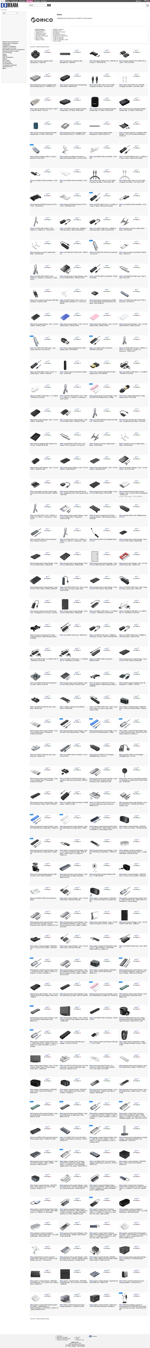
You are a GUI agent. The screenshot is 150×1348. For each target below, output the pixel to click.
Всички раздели (39, 29)
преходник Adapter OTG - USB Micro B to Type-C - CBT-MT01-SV (104, 61)
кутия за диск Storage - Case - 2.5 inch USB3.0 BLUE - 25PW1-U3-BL (74, 324)
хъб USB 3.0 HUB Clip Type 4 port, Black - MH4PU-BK (43, 707)
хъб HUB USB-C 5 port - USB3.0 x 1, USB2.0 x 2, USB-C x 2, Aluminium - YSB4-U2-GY (73, 541)
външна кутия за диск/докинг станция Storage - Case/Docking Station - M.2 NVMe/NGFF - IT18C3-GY (133, 1139)
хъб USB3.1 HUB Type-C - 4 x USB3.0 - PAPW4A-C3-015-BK (133, 372)
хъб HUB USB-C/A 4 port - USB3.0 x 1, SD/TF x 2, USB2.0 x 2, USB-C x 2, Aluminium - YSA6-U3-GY (133, 349)
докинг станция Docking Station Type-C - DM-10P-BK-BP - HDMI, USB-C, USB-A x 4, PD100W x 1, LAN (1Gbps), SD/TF (103, 828)
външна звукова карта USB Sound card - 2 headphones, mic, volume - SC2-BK (43, 611)
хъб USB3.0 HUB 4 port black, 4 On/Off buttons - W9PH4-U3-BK (74, 803)
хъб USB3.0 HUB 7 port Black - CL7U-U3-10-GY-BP (74, 755)
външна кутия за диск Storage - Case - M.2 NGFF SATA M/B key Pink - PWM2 (104, 396)
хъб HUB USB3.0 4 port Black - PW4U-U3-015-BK (104, 277)
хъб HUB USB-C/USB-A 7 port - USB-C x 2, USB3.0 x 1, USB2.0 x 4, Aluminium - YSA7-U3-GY (73, 397)
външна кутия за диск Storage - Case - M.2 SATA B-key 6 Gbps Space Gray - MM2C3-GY (44, 1019)
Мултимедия (56, 33)
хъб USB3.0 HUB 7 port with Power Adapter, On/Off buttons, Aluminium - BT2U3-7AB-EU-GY (103, 1163)
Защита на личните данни (63, 1338)
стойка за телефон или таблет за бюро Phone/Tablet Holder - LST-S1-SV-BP (73, 157)
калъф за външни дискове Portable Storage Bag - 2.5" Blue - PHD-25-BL (43, 133)
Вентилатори (38, 37)
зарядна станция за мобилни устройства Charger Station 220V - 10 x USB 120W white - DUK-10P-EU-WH (44, 1234)
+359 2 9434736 (81, 1346)
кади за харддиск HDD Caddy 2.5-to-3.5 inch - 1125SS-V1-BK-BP (43, 444)
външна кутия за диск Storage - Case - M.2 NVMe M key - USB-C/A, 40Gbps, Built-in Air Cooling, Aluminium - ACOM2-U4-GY (74, 1258)
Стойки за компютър (58, 37)
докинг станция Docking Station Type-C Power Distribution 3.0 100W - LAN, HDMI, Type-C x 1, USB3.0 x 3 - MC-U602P (44, 1210)
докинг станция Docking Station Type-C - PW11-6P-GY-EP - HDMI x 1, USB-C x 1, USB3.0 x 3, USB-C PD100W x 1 (44, 971)
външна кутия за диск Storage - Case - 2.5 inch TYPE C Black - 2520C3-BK (133, 540)
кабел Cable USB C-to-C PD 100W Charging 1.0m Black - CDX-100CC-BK (102, 181)
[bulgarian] (145, 1)
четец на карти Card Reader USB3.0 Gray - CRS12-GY (132, 253)
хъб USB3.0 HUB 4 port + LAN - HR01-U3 (133, 946)
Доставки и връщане (62, 1337)
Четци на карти (57, 41)
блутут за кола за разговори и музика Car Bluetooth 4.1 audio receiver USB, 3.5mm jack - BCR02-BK (133, 780)
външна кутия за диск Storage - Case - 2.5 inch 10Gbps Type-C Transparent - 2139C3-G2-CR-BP (44, 780)
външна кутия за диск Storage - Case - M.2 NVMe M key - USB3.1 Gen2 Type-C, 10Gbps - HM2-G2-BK (104, 1091)
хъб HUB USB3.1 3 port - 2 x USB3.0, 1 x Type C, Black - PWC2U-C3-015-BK (104, 205)
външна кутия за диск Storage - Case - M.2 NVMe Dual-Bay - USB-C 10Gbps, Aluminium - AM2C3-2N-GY (44, 1163)
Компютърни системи (9, 48)
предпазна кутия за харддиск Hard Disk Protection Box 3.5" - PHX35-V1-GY (73, 133)
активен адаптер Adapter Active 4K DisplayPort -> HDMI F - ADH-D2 (132, 683)
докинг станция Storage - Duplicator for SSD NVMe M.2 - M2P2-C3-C (104, 1281)
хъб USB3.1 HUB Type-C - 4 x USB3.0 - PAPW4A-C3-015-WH (44, 396)
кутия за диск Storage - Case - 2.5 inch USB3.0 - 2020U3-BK (44, 420)
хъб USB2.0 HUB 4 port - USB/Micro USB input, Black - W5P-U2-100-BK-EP (103, 229)
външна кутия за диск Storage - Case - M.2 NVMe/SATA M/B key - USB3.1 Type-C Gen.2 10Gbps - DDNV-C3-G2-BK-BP (133, 971)
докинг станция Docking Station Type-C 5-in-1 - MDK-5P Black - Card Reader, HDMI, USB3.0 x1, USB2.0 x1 (103, 947)
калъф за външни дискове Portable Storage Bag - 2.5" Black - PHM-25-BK (132, 109)
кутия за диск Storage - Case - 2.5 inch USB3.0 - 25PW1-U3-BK (44, 324)
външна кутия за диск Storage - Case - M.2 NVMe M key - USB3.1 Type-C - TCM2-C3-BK (133, 1091)
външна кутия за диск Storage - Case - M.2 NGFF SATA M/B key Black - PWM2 (74, 731)
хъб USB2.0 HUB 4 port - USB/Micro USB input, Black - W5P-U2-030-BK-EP (73, 229)
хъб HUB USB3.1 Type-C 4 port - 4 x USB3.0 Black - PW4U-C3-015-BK (43, 372)
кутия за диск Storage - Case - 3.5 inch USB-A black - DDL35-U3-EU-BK (74, 898)
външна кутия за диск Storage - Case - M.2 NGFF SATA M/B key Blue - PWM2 (104, 731)
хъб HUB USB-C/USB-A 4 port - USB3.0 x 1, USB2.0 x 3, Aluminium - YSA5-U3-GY (43, 277)
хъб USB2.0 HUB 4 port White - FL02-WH (103, 157)
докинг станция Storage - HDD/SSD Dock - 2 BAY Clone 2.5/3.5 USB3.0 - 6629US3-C (132, 1163)
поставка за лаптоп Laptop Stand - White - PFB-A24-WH (132, 444)
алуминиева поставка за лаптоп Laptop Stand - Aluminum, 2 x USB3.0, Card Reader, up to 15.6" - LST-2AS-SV (43, 1258)
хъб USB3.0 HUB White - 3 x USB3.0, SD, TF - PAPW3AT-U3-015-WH (133, 611)
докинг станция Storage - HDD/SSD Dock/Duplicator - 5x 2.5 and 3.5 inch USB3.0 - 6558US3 (74, 1282)
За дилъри (59, 1336)
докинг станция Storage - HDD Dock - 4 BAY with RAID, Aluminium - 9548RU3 (103, 1305)
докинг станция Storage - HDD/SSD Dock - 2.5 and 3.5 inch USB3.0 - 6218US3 (132, 875)
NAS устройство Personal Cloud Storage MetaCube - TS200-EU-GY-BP (72, 1305)
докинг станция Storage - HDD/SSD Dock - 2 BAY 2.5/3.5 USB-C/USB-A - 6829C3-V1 (103, 971)
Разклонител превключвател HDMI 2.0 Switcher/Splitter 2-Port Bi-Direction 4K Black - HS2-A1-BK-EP (103, 301)
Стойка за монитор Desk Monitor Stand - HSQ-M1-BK (72, 707)
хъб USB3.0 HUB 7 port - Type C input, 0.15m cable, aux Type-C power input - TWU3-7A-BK (104, 708)
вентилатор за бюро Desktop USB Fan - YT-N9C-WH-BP (102, 875)
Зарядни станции (39, 39)
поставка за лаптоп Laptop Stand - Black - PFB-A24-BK (102, 444)
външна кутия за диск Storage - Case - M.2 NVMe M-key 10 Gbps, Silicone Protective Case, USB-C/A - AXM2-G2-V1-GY (44, 923)
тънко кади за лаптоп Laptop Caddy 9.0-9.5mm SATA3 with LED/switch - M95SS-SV (44, 493)
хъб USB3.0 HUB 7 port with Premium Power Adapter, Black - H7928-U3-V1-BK (44, 1138)
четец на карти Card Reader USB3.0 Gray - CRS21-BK (73, 372)
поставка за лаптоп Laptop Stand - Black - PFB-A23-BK (132, 229)
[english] (148, 1)
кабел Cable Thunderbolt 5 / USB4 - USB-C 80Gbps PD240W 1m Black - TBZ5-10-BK (132, 1043)
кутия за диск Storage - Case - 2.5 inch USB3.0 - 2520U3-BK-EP (74, 468)
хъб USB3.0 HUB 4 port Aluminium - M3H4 (43, 898)
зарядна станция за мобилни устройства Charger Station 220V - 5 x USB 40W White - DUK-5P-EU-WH (132, 852)
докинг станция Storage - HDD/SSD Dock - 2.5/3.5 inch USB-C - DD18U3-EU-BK (133, 827)
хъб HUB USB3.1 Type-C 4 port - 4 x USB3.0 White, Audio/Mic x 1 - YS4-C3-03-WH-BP (73, 301)
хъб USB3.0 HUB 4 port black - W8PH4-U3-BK (101, 659)
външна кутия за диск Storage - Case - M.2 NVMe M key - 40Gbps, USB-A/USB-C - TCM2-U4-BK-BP (74, 1234)
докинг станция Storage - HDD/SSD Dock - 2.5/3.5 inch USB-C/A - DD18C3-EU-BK (103, 899)
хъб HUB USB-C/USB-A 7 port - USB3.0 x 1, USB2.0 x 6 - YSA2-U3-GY (42, 229)
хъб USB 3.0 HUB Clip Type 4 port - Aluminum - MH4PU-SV (43, 755)
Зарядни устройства (58, 29)
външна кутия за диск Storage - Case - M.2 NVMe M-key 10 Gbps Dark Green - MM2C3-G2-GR (44, 1115)
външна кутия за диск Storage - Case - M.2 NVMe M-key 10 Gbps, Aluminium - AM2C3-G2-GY (74, 876)
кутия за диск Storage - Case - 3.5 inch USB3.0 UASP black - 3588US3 (133, 922)
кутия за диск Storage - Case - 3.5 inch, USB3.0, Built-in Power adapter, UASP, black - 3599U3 (44, 995)
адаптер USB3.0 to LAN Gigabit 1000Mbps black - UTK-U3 (101, 755)
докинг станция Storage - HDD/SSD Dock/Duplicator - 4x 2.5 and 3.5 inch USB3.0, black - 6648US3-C (44, 1282)
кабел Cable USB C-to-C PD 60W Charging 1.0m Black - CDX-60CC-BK (102, 85)
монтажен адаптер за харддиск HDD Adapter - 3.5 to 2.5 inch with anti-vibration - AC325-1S (133, 134)
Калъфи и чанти (57, 30)
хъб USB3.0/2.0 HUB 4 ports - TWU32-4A (74, 253)
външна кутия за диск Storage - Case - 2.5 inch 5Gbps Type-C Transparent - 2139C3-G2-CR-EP (44, 732)
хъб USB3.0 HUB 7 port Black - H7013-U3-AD (104, 1018)
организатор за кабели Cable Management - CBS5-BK (71, 61)
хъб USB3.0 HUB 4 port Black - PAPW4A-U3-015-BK (101, 348)
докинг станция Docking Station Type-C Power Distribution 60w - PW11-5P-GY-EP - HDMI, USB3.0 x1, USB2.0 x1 (133, 732)
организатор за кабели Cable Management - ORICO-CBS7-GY (101, 133)
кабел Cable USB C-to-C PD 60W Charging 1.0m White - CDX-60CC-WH (131, 85)
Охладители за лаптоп (59, 34)
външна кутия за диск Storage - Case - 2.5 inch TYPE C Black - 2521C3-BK (104, 587)
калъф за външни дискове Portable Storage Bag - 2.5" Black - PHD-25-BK (103, 109)
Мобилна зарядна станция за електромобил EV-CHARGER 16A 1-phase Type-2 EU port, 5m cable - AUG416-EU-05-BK (132, 1307)
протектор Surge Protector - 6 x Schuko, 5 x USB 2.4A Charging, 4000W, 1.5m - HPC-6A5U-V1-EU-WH (102, 1067)
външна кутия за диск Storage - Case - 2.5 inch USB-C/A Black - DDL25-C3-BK (74, 683)
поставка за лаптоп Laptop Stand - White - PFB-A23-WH (43, 253)
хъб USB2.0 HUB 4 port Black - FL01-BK (133, 205)
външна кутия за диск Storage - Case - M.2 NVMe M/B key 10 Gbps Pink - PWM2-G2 (104, 994)
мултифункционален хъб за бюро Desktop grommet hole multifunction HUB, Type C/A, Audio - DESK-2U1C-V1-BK (132, 1019)
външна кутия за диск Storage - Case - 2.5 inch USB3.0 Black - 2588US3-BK (74, 564)
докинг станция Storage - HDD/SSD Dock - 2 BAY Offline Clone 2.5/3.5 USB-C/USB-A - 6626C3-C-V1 (43, 1187)
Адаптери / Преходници (41, 35)
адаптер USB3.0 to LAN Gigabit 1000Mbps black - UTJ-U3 (131, 755)
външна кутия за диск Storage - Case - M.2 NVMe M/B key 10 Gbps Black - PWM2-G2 (44, 852)
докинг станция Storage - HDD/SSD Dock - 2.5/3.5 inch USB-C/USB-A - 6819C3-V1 (133, 708)
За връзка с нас (80, 1339)
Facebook (94, 1336)
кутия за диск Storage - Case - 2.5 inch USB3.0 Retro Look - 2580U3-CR (133, 564)
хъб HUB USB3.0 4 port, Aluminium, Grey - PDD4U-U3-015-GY (43, 540)
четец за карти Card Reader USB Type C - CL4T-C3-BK (104, 1042)
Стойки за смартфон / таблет (60, 39)
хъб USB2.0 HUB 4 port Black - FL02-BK (43, 181)
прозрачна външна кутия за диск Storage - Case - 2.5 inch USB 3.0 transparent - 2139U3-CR (133, 493)
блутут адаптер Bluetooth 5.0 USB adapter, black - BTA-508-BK (102, 372)
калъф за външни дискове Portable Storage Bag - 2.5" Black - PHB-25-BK (73, 109)
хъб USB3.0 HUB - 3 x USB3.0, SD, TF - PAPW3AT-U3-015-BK (44, 659)
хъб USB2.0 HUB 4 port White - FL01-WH (73, 181)
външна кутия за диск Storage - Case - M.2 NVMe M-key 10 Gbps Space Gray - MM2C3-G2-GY (74, 1115)
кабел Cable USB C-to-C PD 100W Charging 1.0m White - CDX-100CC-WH (132, 181)
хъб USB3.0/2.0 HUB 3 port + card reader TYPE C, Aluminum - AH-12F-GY (72, 444)
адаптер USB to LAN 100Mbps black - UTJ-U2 (103, 540)
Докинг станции (39, 38)
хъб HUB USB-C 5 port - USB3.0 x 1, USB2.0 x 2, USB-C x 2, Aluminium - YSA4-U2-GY (43, 517)
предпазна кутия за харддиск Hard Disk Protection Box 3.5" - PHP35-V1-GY (43, 85)
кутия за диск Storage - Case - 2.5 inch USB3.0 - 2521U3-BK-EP (104, 468)
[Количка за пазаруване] (147, 5)
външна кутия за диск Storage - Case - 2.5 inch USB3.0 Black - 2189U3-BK (44, 564)
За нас (77, 1338)
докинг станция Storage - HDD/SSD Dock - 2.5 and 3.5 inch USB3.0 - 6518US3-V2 (43, 947)
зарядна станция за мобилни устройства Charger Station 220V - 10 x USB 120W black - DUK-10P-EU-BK (133, 1210)
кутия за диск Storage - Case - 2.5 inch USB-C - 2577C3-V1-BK (133, 468)
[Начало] (1, 9)
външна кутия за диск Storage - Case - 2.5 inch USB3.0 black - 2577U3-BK (104, 492)
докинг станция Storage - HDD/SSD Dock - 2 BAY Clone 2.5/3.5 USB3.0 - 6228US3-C (43, 1091)
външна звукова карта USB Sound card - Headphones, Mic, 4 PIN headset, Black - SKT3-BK (74, 493)
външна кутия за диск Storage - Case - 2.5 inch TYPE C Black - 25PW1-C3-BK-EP (44, 587)
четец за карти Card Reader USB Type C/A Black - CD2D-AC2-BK (44, 300)
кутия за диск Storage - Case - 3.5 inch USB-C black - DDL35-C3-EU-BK (74, 946)
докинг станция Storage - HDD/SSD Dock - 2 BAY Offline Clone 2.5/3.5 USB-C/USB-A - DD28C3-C (73, 1091)
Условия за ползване (62, 1339)
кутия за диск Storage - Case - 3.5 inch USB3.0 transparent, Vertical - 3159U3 (104, 922)
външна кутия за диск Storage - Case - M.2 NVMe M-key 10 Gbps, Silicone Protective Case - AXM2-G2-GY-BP (104, 780)
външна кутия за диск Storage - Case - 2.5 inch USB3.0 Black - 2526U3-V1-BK (74, 277)
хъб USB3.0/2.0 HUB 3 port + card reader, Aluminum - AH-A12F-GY (42, 348)
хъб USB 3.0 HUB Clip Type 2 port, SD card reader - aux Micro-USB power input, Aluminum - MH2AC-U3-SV (74, 1067)
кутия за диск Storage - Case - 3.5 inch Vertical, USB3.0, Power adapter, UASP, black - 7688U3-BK (74, 1019)
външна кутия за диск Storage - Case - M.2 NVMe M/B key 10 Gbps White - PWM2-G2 (74, 828)
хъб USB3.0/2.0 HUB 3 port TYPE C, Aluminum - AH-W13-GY (132, 300)
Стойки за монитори (58, 38)
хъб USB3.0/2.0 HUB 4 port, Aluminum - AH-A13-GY (103, 253)
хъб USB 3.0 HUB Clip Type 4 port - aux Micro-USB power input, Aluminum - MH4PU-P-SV (103, 804)
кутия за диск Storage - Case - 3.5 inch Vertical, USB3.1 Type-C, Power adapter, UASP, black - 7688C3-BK (44, 1067)
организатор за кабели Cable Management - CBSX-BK (41, 61)
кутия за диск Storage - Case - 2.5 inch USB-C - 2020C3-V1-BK (44, 468)
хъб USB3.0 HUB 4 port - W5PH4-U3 (73, 635)
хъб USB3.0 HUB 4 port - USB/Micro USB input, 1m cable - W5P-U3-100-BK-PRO (103, 635)
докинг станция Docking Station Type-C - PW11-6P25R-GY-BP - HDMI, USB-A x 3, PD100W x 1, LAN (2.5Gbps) (133, 899)
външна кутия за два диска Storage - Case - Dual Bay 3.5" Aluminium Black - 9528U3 (132, 1258)
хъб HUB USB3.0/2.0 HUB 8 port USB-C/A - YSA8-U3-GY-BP (104, 420)
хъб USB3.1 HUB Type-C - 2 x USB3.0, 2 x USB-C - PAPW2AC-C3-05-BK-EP (104, 611)
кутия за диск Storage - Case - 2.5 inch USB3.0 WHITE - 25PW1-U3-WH (133, 324)
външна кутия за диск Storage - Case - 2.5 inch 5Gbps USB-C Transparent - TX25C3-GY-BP (74, 517)
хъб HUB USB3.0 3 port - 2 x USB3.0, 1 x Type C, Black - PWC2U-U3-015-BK (133, 157)
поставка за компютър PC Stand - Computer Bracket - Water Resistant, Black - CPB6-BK (103, 684)
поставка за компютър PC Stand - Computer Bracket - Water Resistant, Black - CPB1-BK (103, 517)
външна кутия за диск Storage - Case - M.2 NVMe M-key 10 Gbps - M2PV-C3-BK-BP (74, 994)
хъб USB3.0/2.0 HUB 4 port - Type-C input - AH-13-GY (132, 277)
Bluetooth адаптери (40, 30)
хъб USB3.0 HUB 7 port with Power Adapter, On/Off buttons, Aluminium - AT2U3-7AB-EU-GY (73, 1139)
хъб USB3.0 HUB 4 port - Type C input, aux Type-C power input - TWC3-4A (133, 587)
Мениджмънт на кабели (59, 32)
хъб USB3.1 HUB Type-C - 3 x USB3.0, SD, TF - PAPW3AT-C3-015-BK (74, 659)
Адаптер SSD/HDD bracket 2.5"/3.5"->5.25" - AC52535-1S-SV (73, 205)
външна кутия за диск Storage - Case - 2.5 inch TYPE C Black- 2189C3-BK (133, 659)
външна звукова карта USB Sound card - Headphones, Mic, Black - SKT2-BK (132, 420)
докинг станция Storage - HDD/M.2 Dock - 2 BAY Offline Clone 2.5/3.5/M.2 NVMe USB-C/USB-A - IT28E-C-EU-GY (104, 1258)
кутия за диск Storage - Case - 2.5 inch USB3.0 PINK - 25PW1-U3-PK (104, 324)
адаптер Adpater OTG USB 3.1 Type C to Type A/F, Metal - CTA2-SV (44, 109)
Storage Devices (39, 32)
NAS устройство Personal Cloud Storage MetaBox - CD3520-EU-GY (131, 1281)
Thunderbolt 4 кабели (40, 33)
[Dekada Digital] (9, 5)
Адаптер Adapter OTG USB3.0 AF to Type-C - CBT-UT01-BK (132, 61)
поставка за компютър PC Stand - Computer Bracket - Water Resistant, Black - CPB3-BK (43, 636)
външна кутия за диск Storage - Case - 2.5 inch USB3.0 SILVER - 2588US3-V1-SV (104, 564)
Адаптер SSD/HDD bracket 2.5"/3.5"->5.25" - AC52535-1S (43, 205)
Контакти (78, 1337)
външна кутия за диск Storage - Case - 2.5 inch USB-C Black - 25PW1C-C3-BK (74, 420)
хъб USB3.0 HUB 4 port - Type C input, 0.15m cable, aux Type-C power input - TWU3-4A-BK (74, 588)
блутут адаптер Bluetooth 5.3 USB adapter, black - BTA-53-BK (132, 396)
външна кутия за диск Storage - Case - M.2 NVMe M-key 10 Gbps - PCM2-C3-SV (133, 1066)
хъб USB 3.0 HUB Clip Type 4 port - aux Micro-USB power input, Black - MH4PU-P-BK (74, 780)
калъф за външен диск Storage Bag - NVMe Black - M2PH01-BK (73, 85)
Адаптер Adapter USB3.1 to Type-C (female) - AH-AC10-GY (43, 157)
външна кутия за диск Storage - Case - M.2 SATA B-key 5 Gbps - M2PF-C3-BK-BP (44, 803)
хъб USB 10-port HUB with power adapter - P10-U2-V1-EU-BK (72, 1042)
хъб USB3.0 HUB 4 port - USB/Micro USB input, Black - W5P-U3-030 (132, 635)
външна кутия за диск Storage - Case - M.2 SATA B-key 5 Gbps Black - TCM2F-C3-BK (104, 852)
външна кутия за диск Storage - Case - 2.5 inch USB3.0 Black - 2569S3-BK (74, 611)
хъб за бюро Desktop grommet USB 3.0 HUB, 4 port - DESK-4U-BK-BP (43, 875)
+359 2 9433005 (72, 1346)
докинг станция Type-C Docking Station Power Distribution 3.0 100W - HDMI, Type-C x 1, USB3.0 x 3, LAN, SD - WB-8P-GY (133, 1188)
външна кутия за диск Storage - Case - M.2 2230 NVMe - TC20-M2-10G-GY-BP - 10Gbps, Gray (133, 804)
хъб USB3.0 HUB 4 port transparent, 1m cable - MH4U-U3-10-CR (43, 683)
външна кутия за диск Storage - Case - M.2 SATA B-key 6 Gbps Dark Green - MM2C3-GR (133, 995)
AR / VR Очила (7, 52)
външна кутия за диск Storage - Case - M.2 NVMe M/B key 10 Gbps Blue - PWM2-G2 (44, 827)
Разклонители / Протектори (60, 35)
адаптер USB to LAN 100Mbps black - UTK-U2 (133, 516)
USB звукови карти (40, 34)
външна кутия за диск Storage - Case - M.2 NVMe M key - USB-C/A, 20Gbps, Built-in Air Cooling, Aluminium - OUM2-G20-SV (74, 1187)
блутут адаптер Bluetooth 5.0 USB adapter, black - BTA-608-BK (72, 348)
